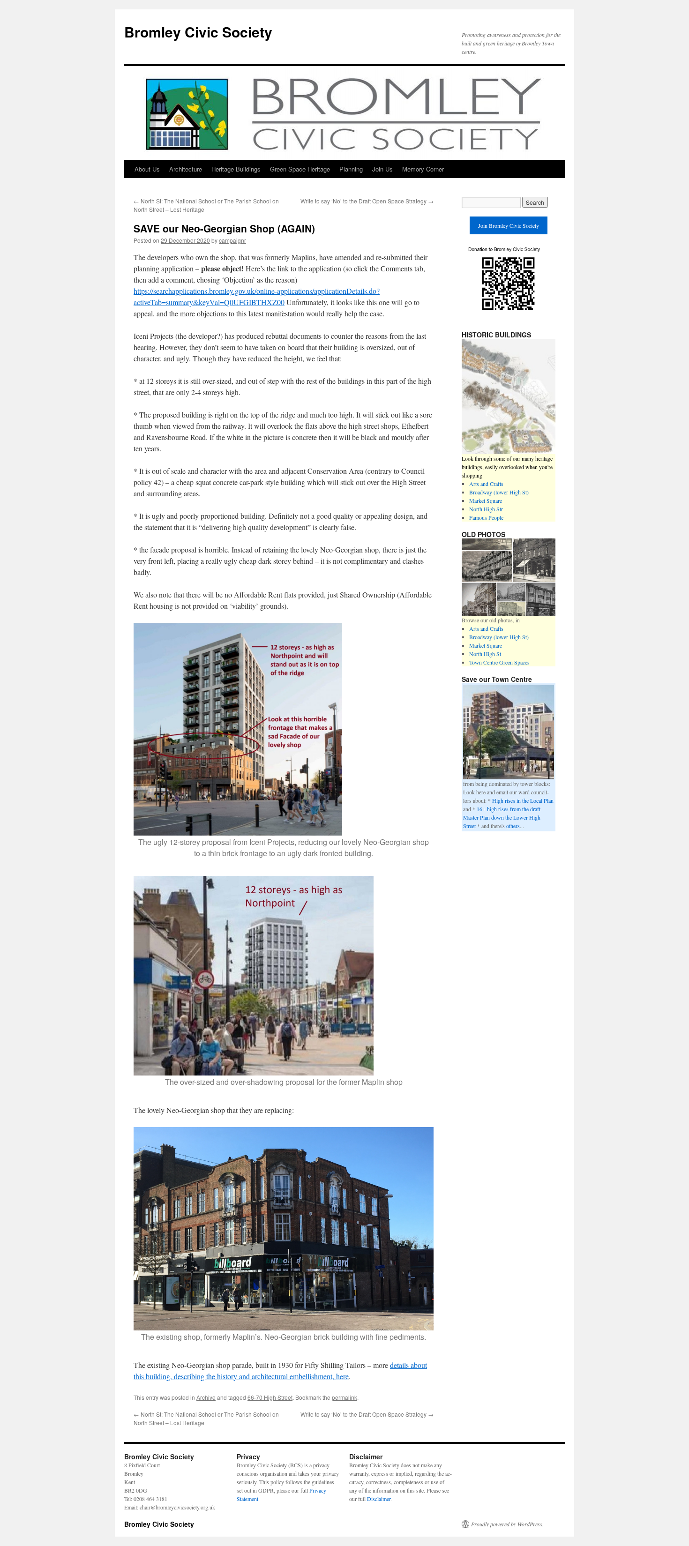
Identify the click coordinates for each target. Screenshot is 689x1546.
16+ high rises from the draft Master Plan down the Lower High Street (501, 817)
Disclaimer (378, 1498)
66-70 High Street (269, 1397)
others (513, 825)
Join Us (382, 168)
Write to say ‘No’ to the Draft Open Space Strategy (367, 201)
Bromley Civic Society (198, 32)
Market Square (485, 500)
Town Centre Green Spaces (499, 662)
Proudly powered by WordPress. (507, 1524)
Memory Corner (423, 168)
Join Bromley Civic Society (508, 225)
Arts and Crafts (486, 483)
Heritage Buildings (236, 168)
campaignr (232, 240)
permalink (344, 1397)
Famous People (486, 517)
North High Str (486, 509)
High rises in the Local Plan (523, 800)
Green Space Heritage (300, 168)
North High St (485, 653)
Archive (206, 1397)
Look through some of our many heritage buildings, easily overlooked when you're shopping (507, 467)
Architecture (185, 168)
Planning (351, 168)
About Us (147, 168)
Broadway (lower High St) (499, 492)
